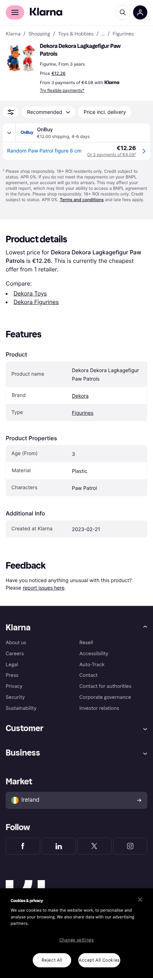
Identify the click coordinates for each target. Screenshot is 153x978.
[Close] (140, 899)
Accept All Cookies (99, 960)
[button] (21, 58)
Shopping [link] (39, 34)
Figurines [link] (123, 34)
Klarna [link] (13, 34)
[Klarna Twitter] (94, 846)
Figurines (82, 413)
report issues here (43, 588)
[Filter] (11, 112)
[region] (76, 933)
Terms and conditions (82, 199)
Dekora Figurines (36, 301)
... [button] (103, 34)
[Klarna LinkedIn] (59, 846)
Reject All (52, 960)
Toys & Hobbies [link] (76, 34)
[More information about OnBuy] (9, 132)
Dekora (80, 396)
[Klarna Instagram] (130, 846)
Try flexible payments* (62, 90)
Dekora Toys (30, 293)
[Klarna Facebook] (23, 846)
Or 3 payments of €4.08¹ (111, 154)
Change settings (76, 940)
